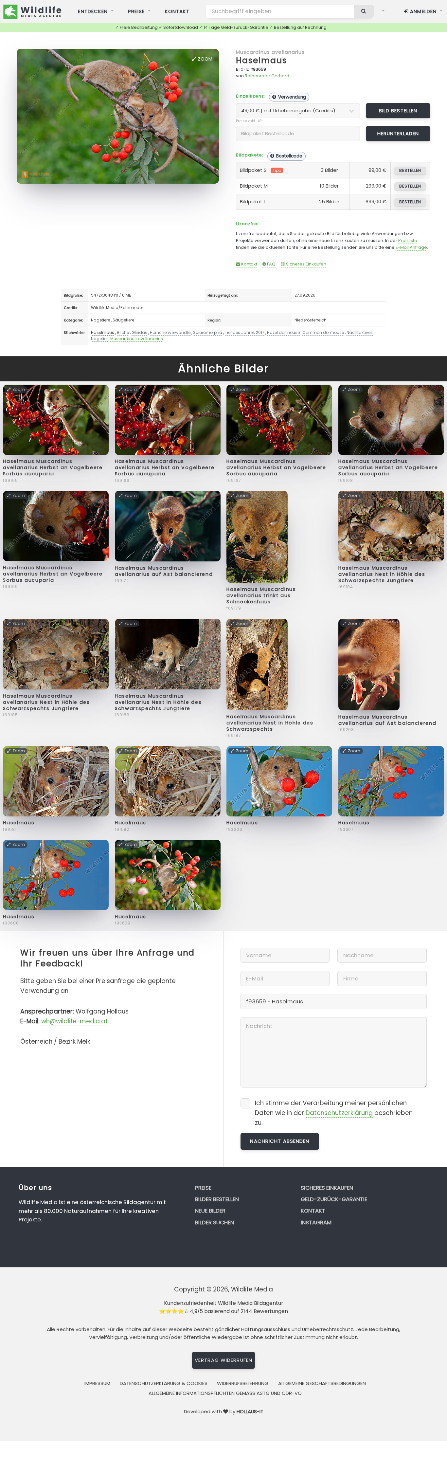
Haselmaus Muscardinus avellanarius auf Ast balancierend (164, 571)
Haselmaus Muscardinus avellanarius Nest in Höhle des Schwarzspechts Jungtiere (381, 574)
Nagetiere (100, 320)
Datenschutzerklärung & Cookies (163, 1383)
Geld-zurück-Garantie (334, 1199)
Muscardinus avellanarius (270, 51)
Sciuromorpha (207, 332)
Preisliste (407, 240)
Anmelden (422, 11)
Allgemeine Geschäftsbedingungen (322, 1383)
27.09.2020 (305, 295)
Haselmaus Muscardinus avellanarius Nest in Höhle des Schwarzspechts (269, 722)
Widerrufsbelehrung (242, 1383)
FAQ (271, 264)
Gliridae (139, 332)
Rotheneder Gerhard (267, 76)
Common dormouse (323, 332)
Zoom (204, 58)
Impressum (97, 1383)
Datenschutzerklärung (339, 1112)
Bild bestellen (398, 110)
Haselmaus (261, 60)
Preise (136, 11)
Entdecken (93, 11)
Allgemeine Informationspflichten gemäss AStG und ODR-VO (225, 1393)
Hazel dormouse (283, 332)
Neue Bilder (210, 1211)
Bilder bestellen (217, 1199)
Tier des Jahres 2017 (244, 332)
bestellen (410, 170)
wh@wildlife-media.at (74, 1021)
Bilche (123, 332)
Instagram (316, 1222)
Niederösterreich (311, 320)
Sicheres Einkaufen (305, 264)
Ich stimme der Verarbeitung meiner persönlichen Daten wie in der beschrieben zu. (334, 1113)
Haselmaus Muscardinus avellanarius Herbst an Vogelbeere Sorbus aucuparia (52, 467)
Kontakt (177, 11)
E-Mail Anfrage (411, 247)
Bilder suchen (214, 1222)
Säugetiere (123, 320)
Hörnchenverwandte (170, 332)
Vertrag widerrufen (223, 1360)
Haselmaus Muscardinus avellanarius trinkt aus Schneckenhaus (261, 595)
